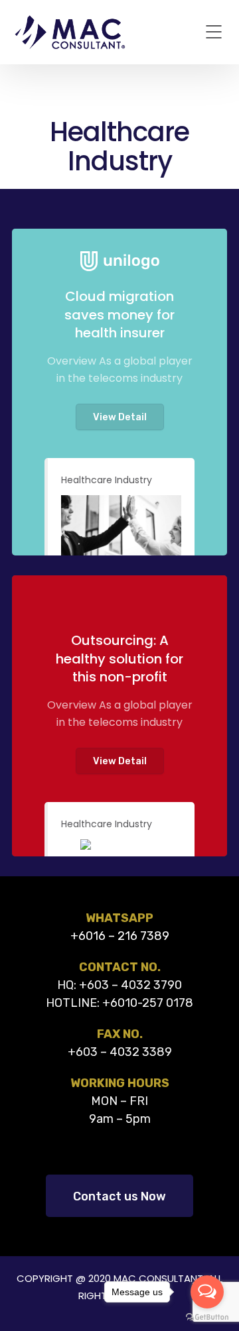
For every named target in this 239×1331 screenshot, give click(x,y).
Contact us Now (119, 1196)
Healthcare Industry (106, 480)
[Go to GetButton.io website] (207, 1317)
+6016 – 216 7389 (119, 936)
